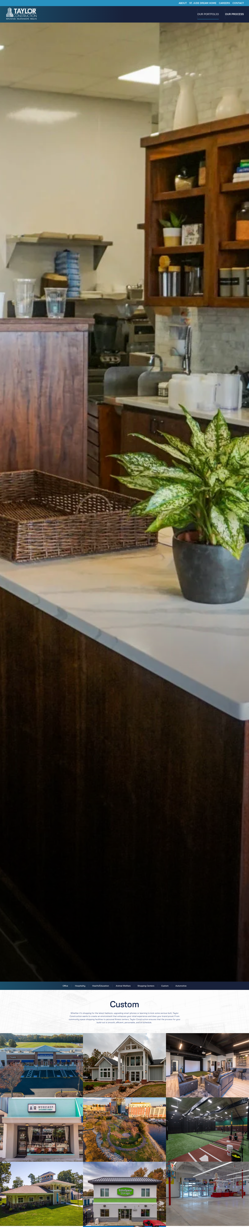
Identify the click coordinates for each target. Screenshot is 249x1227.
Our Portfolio (208, 14)
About (183, 3)
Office (65, 985)
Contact (238, 3)
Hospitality (80, 985)
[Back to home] (21, 14)
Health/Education (100, 985)
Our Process (234, 14)
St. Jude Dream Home (202, 3)
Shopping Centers (145, 985)
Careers (224, 3)
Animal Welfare (123, 985)
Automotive (180, 985)
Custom (165, 985)
